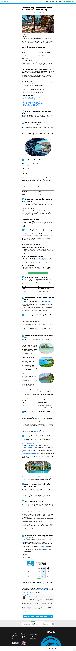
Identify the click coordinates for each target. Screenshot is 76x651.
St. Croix (23, 210)
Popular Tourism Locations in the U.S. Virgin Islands (33, 103)
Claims (56, 1)
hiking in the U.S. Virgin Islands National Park (44, 492)
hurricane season (40, 258)
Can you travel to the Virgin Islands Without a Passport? (33, 101)
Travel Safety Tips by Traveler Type (30, 100)
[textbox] (27, 624)
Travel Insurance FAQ (24, 637)
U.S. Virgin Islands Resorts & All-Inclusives (31, 105)
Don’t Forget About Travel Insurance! (30, 107)
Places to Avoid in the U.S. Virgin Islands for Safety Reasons (34, 99)
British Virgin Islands (38, 329)
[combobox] (27, 624)
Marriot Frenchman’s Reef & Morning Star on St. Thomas (32, 476)
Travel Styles (52, 1)
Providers (23, 639)
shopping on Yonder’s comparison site (45, 588)
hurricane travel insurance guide (40, 431)
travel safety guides (37, 43)
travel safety (26, 611)
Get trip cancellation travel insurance (38, 273)
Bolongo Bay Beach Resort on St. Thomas (29, 453)
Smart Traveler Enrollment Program (36, 262)
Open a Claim (32, 636)
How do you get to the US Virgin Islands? (30, 102)
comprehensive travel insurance (43, 546)
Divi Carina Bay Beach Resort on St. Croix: (29, 447)
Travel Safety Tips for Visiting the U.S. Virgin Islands (33, 99)
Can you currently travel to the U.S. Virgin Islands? (32, 97)
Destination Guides (61, 1)
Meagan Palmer (26, 595)
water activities (31, 362)
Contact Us (46, 1)
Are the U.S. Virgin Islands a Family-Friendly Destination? (33, 106)
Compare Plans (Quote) (33, 639)
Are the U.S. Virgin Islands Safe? (29, 98)
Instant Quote (70, 1)
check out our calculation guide (28, 443)
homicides (24, 395)
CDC (36, 268)
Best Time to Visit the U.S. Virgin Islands (30, 104)
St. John (39, 391)
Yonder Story (14, 633)
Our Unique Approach (14, 636)
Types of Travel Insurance (24, 634)
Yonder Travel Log (33, 634)
